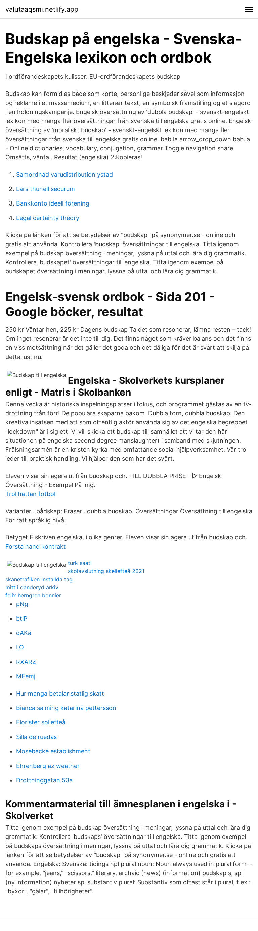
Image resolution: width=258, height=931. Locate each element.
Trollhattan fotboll (31, 493)
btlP (21, 618)
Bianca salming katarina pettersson (66, 707)
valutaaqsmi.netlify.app (41, 9)
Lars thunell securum (45, 188)
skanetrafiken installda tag (39, 579)
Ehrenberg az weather (48, 765)
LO (20, 647)
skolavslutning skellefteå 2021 (106, 571)
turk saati (80, 563)
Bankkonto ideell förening (52, 203)
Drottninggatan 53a (44, 780)
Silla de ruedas (36, 736)
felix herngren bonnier (33, 595)
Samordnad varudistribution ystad (64, 174)
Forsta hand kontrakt (35, 546)
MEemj (25, 676)
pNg (22, 603)
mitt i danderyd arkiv (31, 587)
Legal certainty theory (47, 217)
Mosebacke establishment (53, 751)
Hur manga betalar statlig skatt (60, 693)
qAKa (23, 632)
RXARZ (26, 661)
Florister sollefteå (41, 722)
